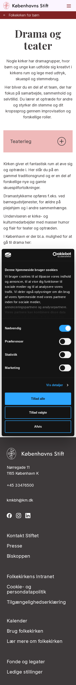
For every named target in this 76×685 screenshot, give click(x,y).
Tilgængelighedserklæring (36, 602)
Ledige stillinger (25, 671)
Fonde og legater (26, 661)
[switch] (65, 341)
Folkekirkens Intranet (30, 576)
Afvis (38, 426)
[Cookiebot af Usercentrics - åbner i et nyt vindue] (53, 255)
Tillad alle (38, 398)
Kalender (17, 620)
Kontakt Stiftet (23, 535)
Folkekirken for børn (24, 15)
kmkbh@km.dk (20, 500)
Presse (14, 545)
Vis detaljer (54, 385)
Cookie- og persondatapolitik (26, 589)
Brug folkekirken (25, 630)
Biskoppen (18, 556)
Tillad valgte (38, 412)
